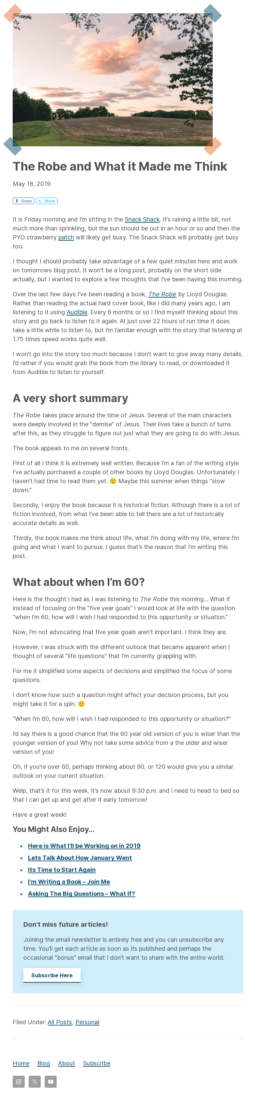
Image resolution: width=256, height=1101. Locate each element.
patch (66, 237)
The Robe (162, 294)
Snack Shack (142, 219)
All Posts (60, 1022)
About (66, 1063)
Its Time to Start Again (62, 869)
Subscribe (96, 1063)
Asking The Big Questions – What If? (81, 893)
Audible (77, 312)
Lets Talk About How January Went (80, 857)
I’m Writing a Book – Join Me (69, 881)
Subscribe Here (52, 975)
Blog (43, 1063)
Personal (87, 1022)
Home (21, 1063)
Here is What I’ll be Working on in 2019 (84, 845)
